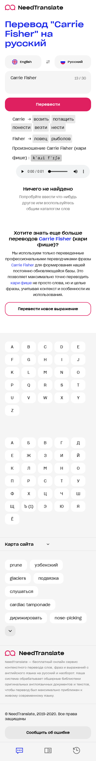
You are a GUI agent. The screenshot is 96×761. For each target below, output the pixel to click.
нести (57, 127)
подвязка (48, 578)
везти (41, 127)
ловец (40, 138)
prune (16, 565)
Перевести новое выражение (48, 309)
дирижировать (26, 617)
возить (41, 119)
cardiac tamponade (30, 604)
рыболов (61, 138)
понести (22, 127)
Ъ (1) (28, 506)
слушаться (21, 591)
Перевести (48, 104)
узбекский (46, 565)
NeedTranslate (40, 7)
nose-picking (68, 617)
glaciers (18, 578)
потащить (63, 119)
